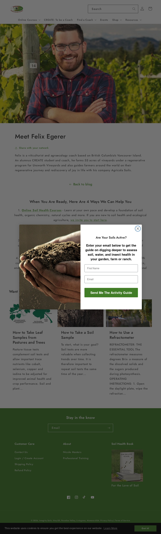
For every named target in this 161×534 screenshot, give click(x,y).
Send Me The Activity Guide (111, 292)
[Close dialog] (138, 228)
